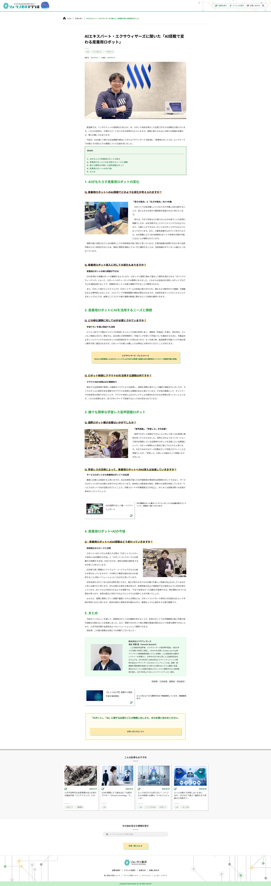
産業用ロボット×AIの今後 (101, 168)
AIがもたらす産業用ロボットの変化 (105, 159)
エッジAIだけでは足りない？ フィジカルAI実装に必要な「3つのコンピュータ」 (153, 795)
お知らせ (142, 870)
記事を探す (79, 18)
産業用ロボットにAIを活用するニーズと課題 (109, 162)
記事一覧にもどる (135, 846)
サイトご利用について (131, 875)
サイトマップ (146, 875)
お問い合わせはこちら (135, 731)
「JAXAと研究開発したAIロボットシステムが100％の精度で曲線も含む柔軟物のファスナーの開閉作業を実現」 (135, 357)
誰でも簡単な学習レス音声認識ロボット (107, 165)
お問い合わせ (154, 870)
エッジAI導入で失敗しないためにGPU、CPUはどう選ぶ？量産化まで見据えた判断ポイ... (190, 795)
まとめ (92, 171)
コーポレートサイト (160, 875)
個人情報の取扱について (112, 875)
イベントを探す (130, 870)
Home (69, 18)
